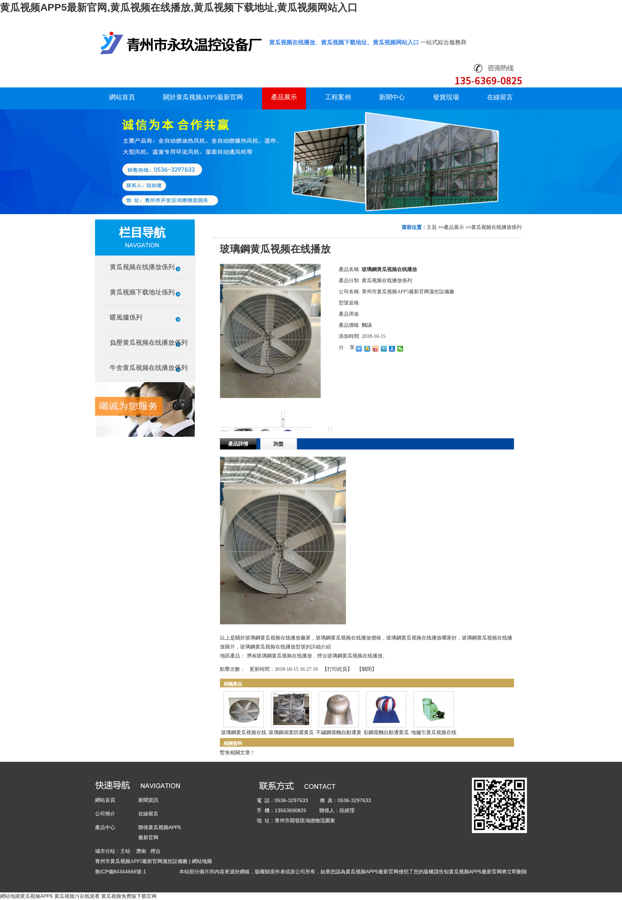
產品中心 (105, 827)
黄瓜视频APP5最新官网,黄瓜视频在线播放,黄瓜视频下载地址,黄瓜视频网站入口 (179, 7)
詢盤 (279, 444)
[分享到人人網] (392, 349)
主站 (125, 851)
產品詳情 (238, 444)
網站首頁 (105, 800)
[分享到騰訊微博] (384, 349)
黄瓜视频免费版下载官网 (129, 896)
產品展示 (454, 227)
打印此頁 (337, 669)
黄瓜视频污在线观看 (77, 896)
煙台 (155, 851)
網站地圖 (202, 861)
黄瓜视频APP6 (36, 896)
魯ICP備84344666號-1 (120, 871)
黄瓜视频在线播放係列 (496, 227)
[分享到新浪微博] (376, 349)
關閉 (367, 669)
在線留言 (148, 814)
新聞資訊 (148, 800)
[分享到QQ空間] (367, 349)
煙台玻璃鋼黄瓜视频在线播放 (350, 656)
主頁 (432, 227)
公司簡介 (105, 814)
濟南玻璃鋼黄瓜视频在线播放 (279, 656)
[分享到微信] (400, 349)
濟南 (141, 851)
